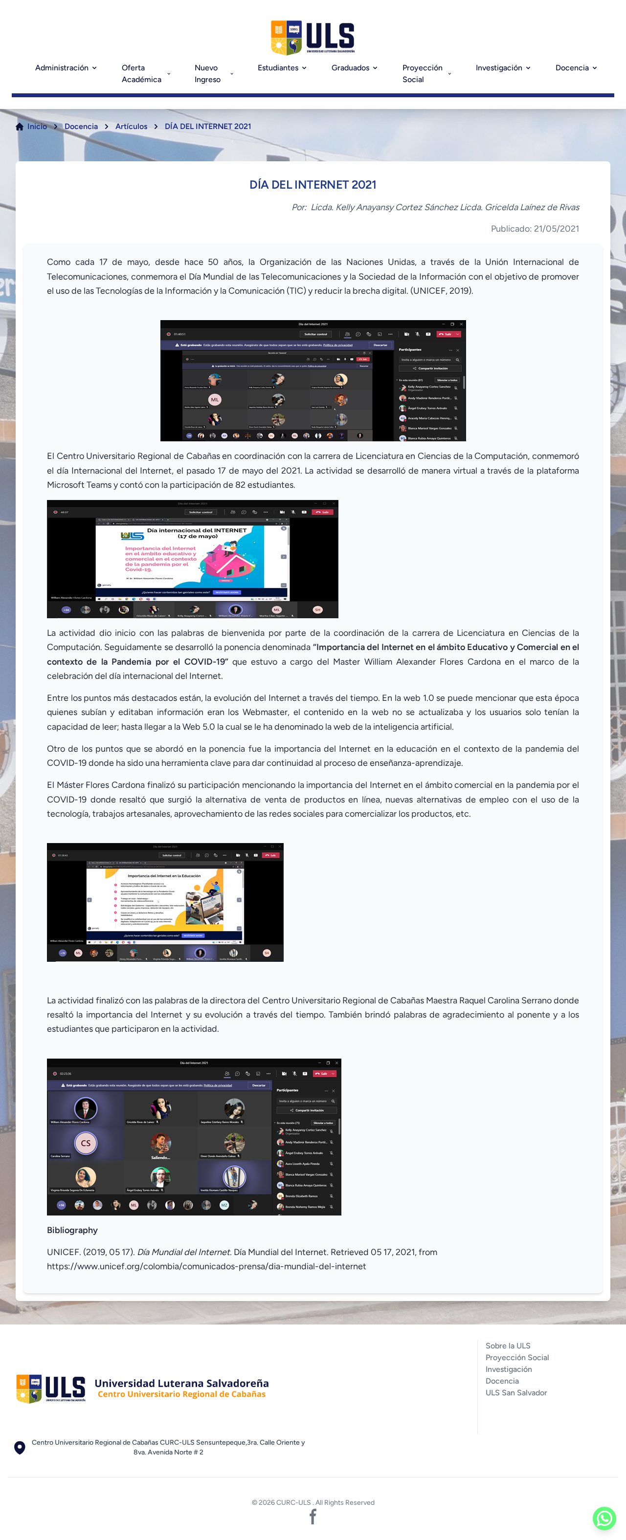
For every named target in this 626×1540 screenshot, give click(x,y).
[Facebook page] (313, 1516)
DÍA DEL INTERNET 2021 (208, 126)
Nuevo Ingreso (208, 73)
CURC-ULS (294, 1502)
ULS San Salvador (516, 1392)
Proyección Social (422, 73)
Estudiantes (278, 67)
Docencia (572, 67)
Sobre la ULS (508, 1345)
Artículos (131, 126)
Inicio (37, 126)
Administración (62, 67)
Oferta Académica (141, 73)
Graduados (350, 67)
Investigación (499, 67)
